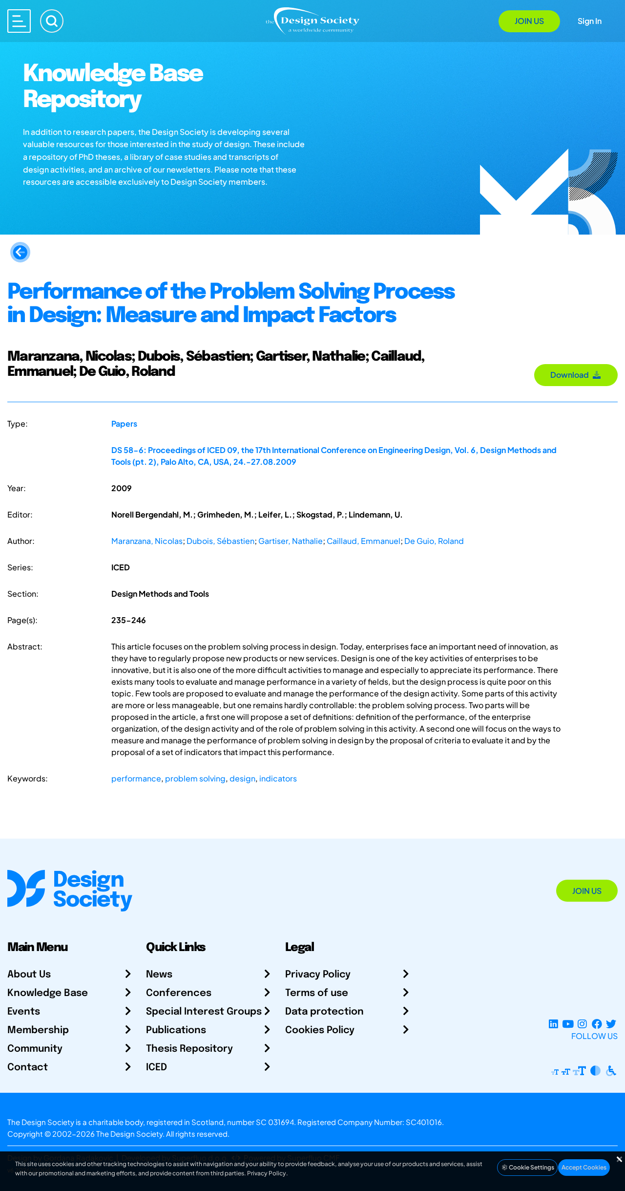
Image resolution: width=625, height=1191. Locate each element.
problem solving (195, 778)
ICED (156, 1067)
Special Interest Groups (204, 1012)
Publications (176, 1030)
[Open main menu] (19, 21)
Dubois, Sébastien (220, 541)
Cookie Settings (531, 1167)
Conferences (178, 993)
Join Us (529, 21)
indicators (278, 778)
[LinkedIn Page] (553, 1024)
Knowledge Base (47, 993)
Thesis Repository (189, 1049)
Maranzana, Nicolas (147, 541)
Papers (124, 423)
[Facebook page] (597, 1024)
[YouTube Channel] (567, 1024)
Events (23, 1012)
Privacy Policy (318, 975)
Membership (38, 1030)
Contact (27, 1067)
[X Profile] (611, 1024)
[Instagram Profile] (582, 1024)
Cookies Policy (319, 1030)
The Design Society (129, 1133)
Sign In (590, 21)
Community (34, 1049)
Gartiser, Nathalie (290, 541)
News (159, 975)
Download (571, 374)
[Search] (51, 21)
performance (136, 778)
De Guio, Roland (434, 541)
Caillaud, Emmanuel (363, 541)
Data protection (324, 1012)
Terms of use (316, 993)
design (242, 778)
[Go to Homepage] (312, 20)
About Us (29, 975)
